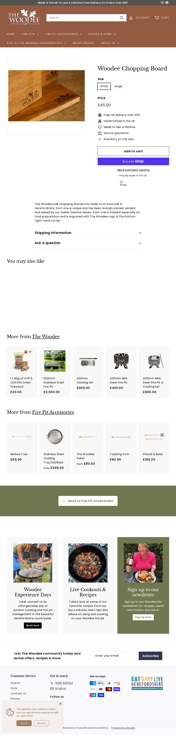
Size (101, 79)
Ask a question (47, 243)
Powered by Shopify (123, 727)
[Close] (60, 703)
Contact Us (18, 693)
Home (11, 34)
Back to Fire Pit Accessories (90, 501)
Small (104, 86)
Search (15, 683)
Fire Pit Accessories (62, 34)
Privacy (15, 698)
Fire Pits (29, 34)
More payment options (133, 170)
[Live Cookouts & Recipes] (88, 563)
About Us (109, 43)
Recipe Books (83, 43)
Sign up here (143, 617)
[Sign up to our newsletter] (143, 563)
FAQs (14, 688)
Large (118, 86)
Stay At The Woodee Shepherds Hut (35, 43)
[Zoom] (46, 95)
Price (101, 98)
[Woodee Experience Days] (32, 563)
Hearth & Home (101, 34)
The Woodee (46, 336)
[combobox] (86, 17)
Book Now (32, 625)
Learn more (26, 715)
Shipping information (53, 232)
